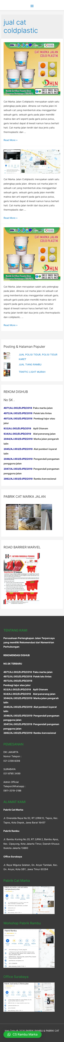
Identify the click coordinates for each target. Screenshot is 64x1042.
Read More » (10, 140)
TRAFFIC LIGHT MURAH (32, 371)
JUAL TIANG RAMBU (30, 364)
